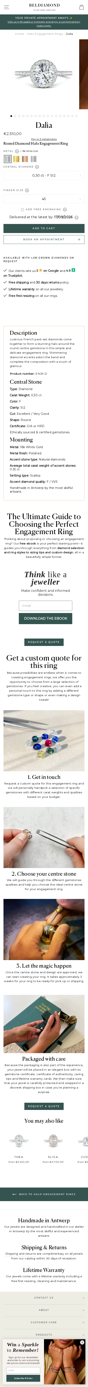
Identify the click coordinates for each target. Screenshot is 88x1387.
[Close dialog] (82, 1342)
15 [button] (68, 116)
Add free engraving (43, 209)
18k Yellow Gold (16, 159)
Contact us (44, 1297)
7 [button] (36, 116)
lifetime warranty (53, 1276)
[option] (44, 22)
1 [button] (11, 116)
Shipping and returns (20, 1253)
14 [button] (64, 116)
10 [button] (48, 116)
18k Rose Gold (24, 159)
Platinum (33, 159)
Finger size (14, 190)
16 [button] (72, 116)
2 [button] (15, 116)
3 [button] (19, 116)
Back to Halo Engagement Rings (47, 1194)
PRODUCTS (44, 1334)
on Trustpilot (12, 275)
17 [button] (77, 116)
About (44, 1310)
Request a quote (44, 642)
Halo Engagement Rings (45, 33)
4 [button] (23, 116)
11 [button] (52, 116)
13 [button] (60, 116)
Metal (20, 151)
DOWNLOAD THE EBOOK (45, 618)
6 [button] (31, 116)
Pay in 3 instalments (44, 139)
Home (19, 33)
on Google (51, 271)
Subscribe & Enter (23, 1378)
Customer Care (44, 1322)
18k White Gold (7, 159)
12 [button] (56, 116)
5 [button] (27, 116)
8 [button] (40, 116)
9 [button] (44, 116)
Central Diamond (19, 167)
